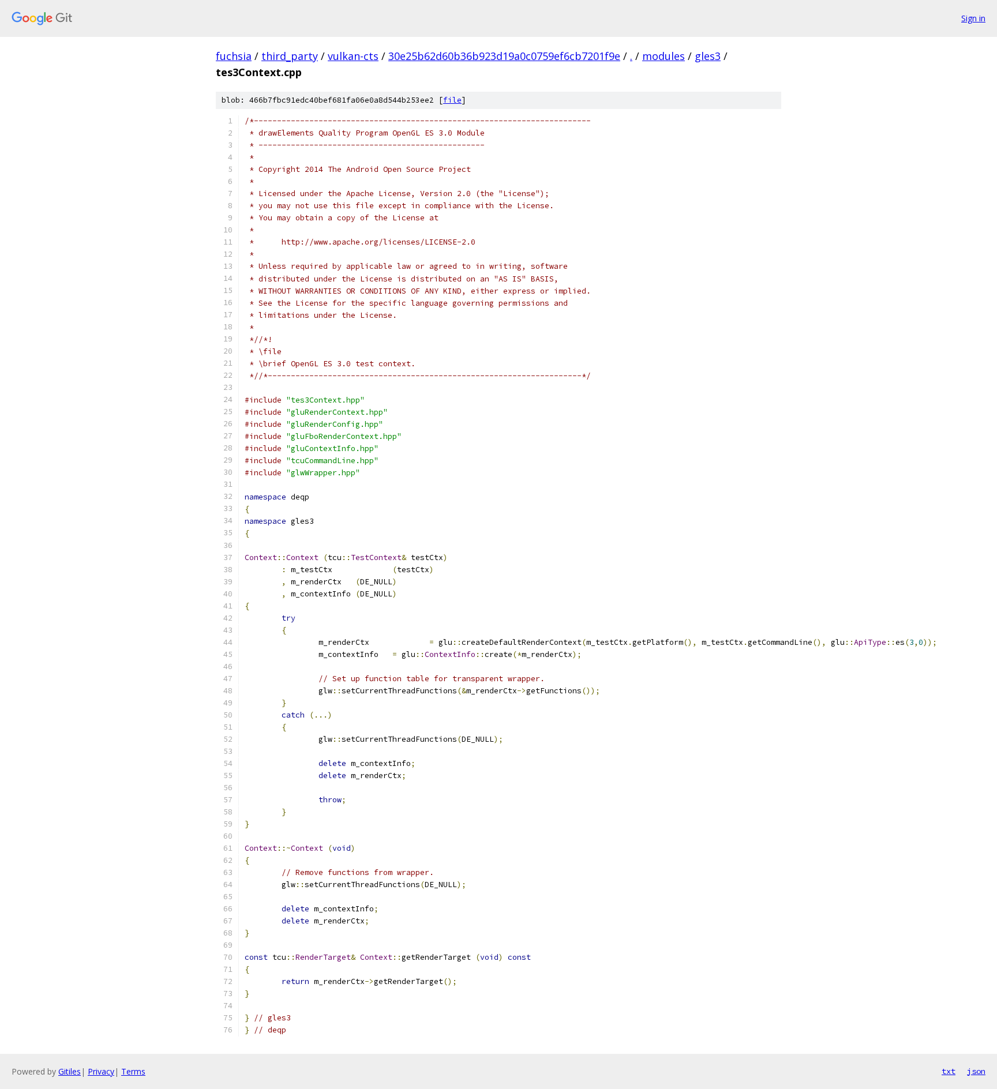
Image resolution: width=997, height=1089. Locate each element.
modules (663, 56)
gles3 (708, 56)
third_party (289, 56)
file (452, 100)
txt (948, 1071)
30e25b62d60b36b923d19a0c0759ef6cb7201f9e (504, 56)
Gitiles (69, 1071)
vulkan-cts (353, 56)
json (976, 1071)
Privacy (101, 1071)
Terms (133, 1071)
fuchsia (234, 56)
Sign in (973, 18)
